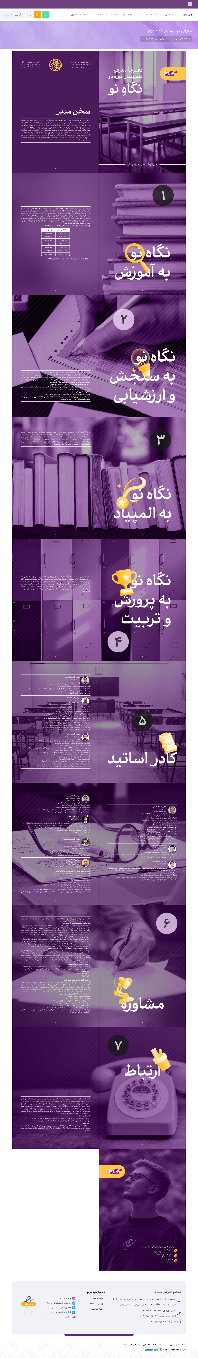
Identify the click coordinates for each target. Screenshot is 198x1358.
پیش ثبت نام (96, 1303)
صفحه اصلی (97, 1298)
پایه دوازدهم (97, 1309)
